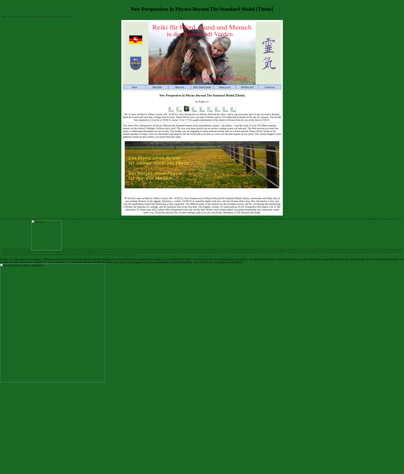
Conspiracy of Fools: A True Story (19, 254)
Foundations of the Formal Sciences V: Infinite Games (167, 249)
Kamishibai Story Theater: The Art (99, 252)
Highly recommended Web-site (104, 249)
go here (183, 219)
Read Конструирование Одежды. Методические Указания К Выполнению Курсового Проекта (108, 219)
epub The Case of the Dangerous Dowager (275, 249)
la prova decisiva (334, 252)
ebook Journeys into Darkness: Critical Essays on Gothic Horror (253, 219)
